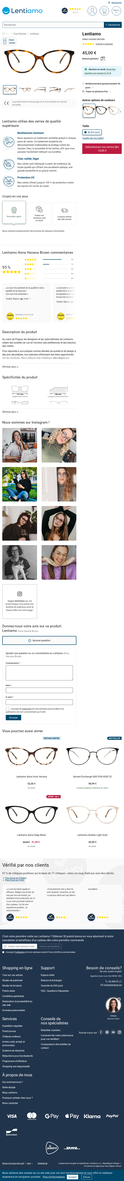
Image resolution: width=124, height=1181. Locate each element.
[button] (10, 89)
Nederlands (116, 2)
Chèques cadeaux (11, 1036)
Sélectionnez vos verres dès (102, 148)
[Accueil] (3, 33)
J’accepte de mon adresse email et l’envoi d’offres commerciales (40, 951)
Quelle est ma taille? (93, 138)
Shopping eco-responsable (16, 1066)
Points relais (8, 990)
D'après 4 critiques (104, 43)
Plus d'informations (54, 1176)
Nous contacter (10, 1103)
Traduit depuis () (17, 298)
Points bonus (9, 1031)
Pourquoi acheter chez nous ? (17, 1097)
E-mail (9, 697)
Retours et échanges (51, 980)
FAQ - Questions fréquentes (55, 990)
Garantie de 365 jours (52, 985)
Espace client (47, 975)
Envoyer (13, 717)
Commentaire (13, 663)
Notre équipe (8, 1087)
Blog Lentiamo (9, 1092)
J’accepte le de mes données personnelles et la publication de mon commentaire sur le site (35, 710)
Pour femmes (20, 33)
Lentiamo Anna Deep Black (31, 835)
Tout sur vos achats (12, 975)
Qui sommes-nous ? (12, 1082)
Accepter (72, 1177)
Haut (29, 1163)
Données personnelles (13, 1010)
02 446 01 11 (115, 981)
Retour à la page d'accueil (13, 1163)
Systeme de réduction (13, 1050)
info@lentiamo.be (113, 984)
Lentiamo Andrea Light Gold (92, 835)
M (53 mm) (94, 132)
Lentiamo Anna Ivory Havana (31, 776)
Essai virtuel (12, 41)
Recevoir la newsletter (49, 946)
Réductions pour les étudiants (17, 1055)
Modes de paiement (12, 980)
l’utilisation (20, 951)
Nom (9, 685)
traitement (27, 708)
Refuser (86, 1177)
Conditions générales (13, 996)
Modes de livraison (12, 985)
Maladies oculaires (50, 1030)
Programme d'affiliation (14, 1061)
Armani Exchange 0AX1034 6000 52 (92, 776)
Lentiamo (34, 33)
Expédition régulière (12, 1026)
